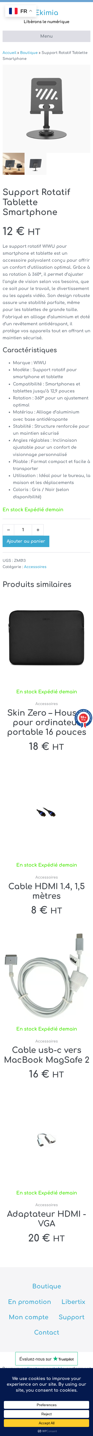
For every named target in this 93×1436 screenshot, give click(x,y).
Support (71, 1317)
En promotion (29, 1302)
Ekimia (46, 13)
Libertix (73, 1302)
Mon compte (28, 1317)
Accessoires (35, 567)
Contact (46, 1332)
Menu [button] (46, 36)
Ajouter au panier (26, 541)
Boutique (29, 53)
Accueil (9, 53)
